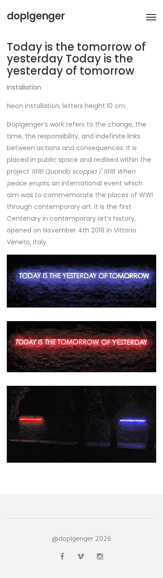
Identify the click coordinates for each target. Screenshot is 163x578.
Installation (24, 87)
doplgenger (36, 16)
